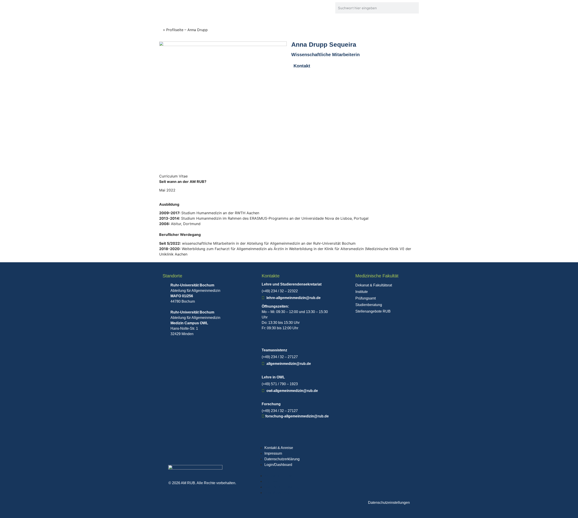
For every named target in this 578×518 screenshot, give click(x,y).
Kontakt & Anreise (278, 448)
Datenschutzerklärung (282, 459)
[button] (334, 470)
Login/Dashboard (278, 465)
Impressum (273, 453)
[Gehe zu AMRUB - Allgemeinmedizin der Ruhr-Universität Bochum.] (160, 30)
